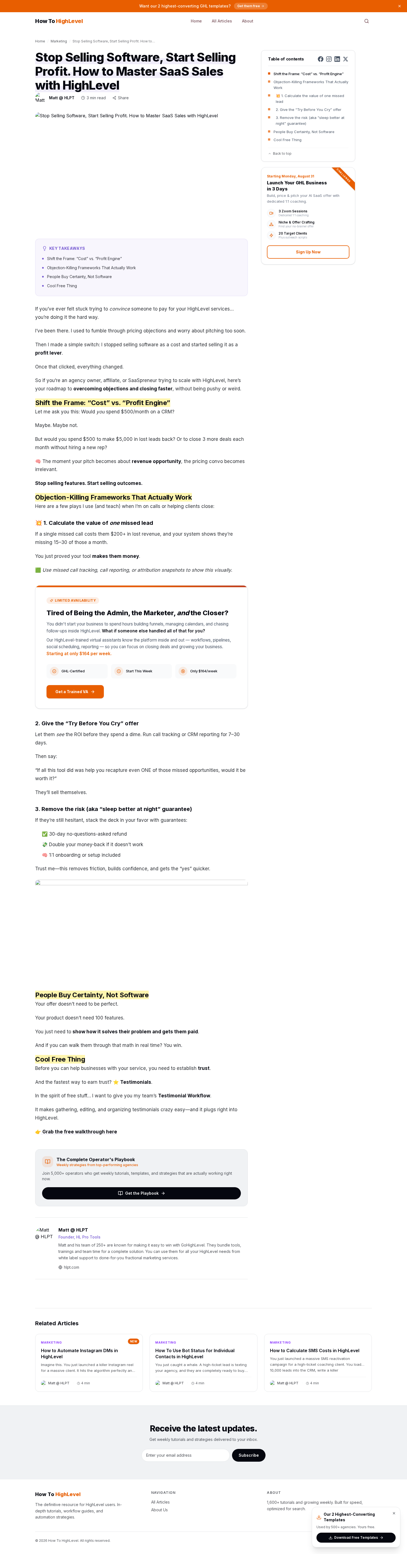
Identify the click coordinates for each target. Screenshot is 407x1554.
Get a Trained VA (71, 691)
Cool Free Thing (288, 140)
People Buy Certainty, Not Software (304, 131)
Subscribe (249, 1455)
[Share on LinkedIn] (337, 59)
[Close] (394, 1513)
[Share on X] (345, 59)
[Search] (366, 21)
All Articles (222, 21)
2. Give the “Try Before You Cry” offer (308, 109)
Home (196, 21)
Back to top (282, 153)
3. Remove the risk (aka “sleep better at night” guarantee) (310, 120)
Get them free (248, 6)
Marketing (59, 41)
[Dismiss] (399, 6)
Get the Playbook (142, 1193)
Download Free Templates (356, 1537)
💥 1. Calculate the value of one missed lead (310, 98)
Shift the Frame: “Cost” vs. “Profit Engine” (309, 74)
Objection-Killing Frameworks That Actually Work (311, 85)
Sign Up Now (308, 252)
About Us (159, 1509)
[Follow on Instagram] (329, 59)
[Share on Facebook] (320, 59)
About (247, 21)
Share (123, 97)
